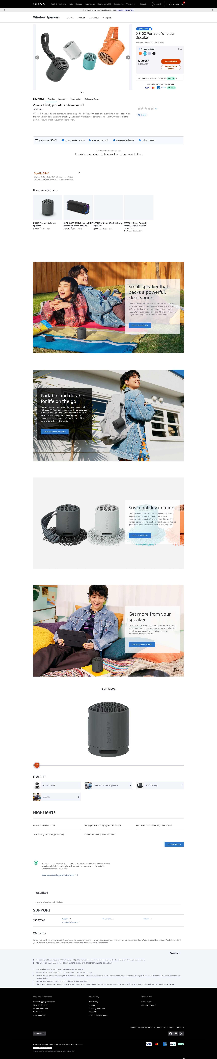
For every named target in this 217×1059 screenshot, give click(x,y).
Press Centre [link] (146, 1002)
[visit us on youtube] (175, 1034)
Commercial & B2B (104, 4)
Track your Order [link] (39, 1015)
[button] (37, 57)
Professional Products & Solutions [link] (142, 1027)
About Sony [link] (93, 1002)
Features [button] (61, 99)
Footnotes (174, 953)
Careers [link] (92, 1005)
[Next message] (212, 10)
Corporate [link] (161, 1027)
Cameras (79, 4)
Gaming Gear (90, 4)
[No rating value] (146, 108)
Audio (71, 4)
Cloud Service (118, 4)
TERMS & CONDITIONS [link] (40, 1045)
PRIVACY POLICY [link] (55, 1045)
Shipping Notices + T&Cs (125, 10)
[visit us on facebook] (170, 1034)
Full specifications (174, 844)
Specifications (76, 99)
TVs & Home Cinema (58, 4)
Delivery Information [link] (40, 1005)
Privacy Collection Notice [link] (98, 1015)
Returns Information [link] (40, 1009)
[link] (70, 17)
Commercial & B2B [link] (148, 1005)
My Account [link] (37, 1012)
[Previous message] (4, 10)
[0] (181, 4)
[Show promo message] (150, 29)
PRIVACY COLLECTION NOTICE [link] (72, 1045)
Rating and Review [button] (92, 99)
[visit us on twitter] (181, 1034)
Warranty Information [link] (97, 1009)
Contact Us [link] (93, 1012)
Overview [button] (51, 99)
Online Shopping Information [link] (44, 1002)
